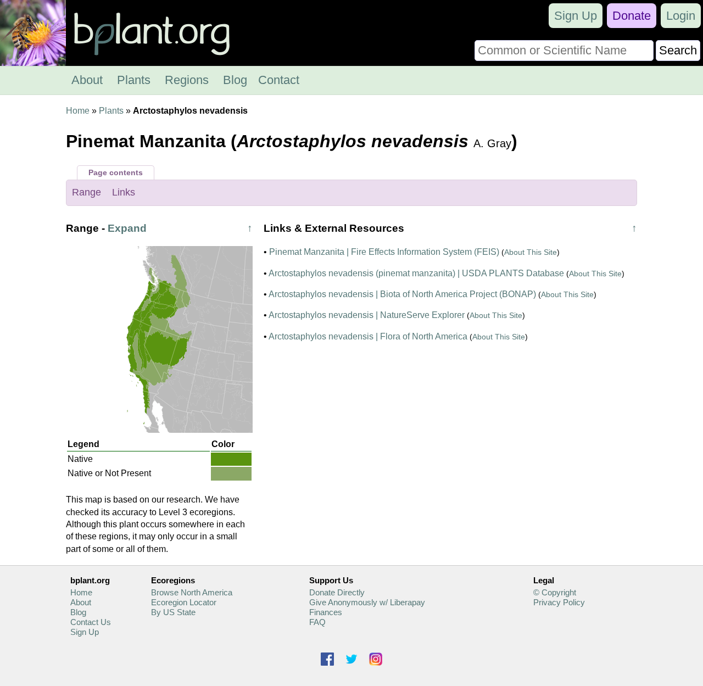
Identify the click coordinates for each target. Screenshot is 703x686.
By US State (173, 612)
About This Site (530, 252)
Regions (187, 80)
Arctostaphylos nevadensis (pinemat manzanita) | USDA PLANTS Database (416, 273)
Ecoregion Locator (183, 602)
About (87, 80)
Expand (127, 228)
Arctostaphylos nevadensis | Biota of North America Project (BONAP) (402, 294)
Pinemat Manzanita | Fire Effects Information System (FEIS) (384, 251)
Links (123, 192)
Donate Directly (337, 592)
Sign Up (575, 16)
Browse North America (191, 592)
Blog (235, 80)
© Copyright (554, 592)
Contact (278, 80)
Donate (631, 16)
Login (680, 16)
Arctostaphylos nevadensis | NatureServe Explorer (367, 315)
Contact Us (90, 622)
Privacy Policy (559, 602)
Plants (133, 80)
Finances (325, 612)
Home (78, 110)
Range (86, 192)
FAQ (317, 622)
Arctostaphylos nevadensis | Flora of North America (368, 336)
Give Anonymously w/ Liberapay (367, 602)
